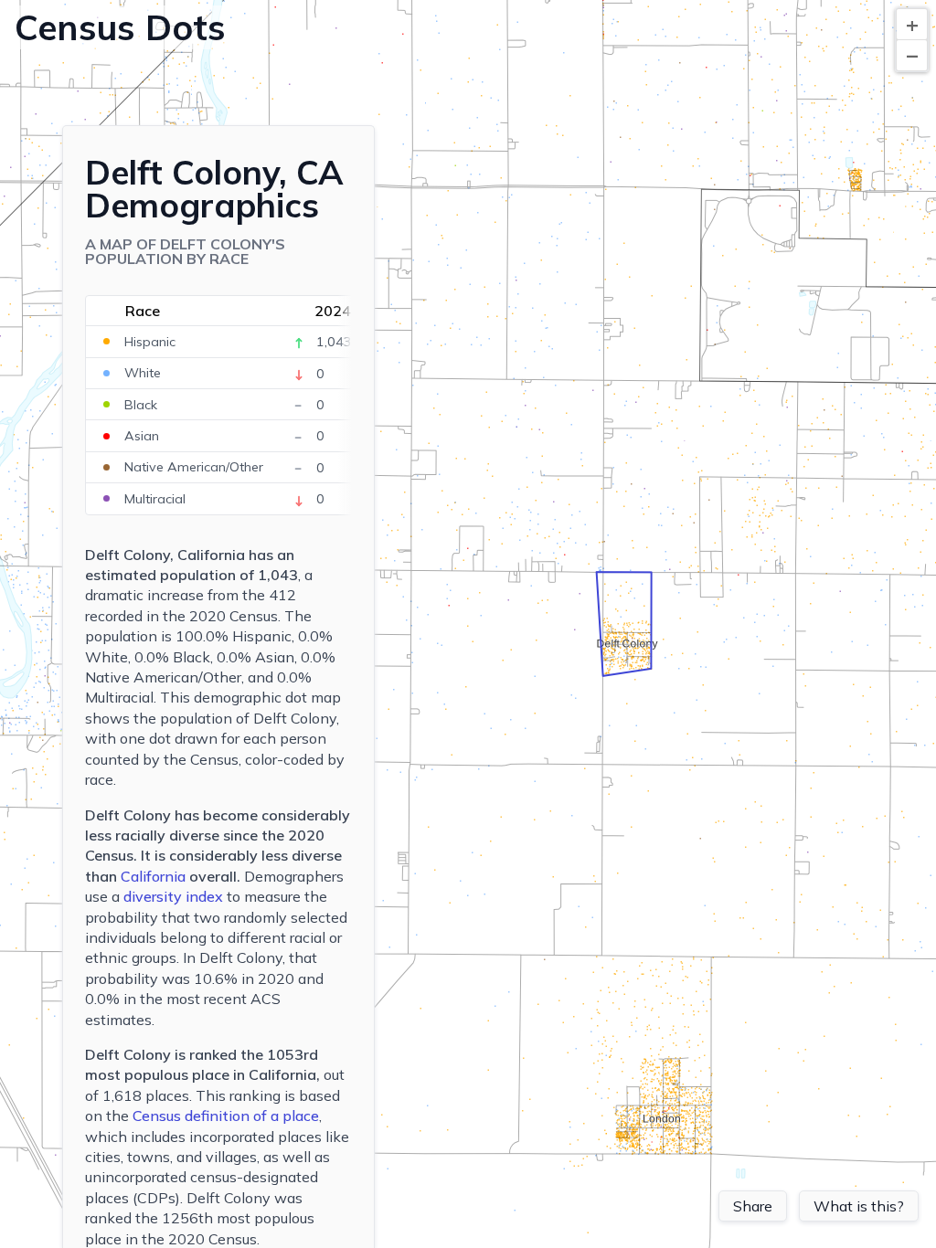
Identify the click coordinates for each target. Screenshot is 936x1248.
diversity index (173, 896)
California (153, 876)
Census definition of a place (226, 1115)
